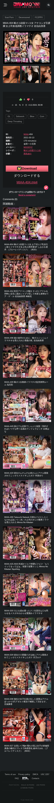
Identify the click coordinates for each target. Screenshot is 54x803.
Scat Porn (9, 17)
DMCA (35, 774)
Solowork (20, 116)
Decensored (24, 17)
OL (9, 116)
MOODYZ (28, 147)
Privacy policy (24, 774)
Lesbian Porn (27, 788)
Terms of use (10, 774)
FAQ (17, 778)
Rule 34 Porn (27, 785)
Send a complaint (27, 195)
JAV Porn (40, 785)
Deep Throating (15, 121)
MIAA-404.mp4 (27, 182)
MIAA (26, 134)
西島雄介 (28, 154)
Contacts (35, 778)
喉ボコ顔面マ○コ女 (32, 150)
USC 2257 (45, 774)
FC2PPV (39, 17)
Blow (32, 116)
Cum (42, 116)
